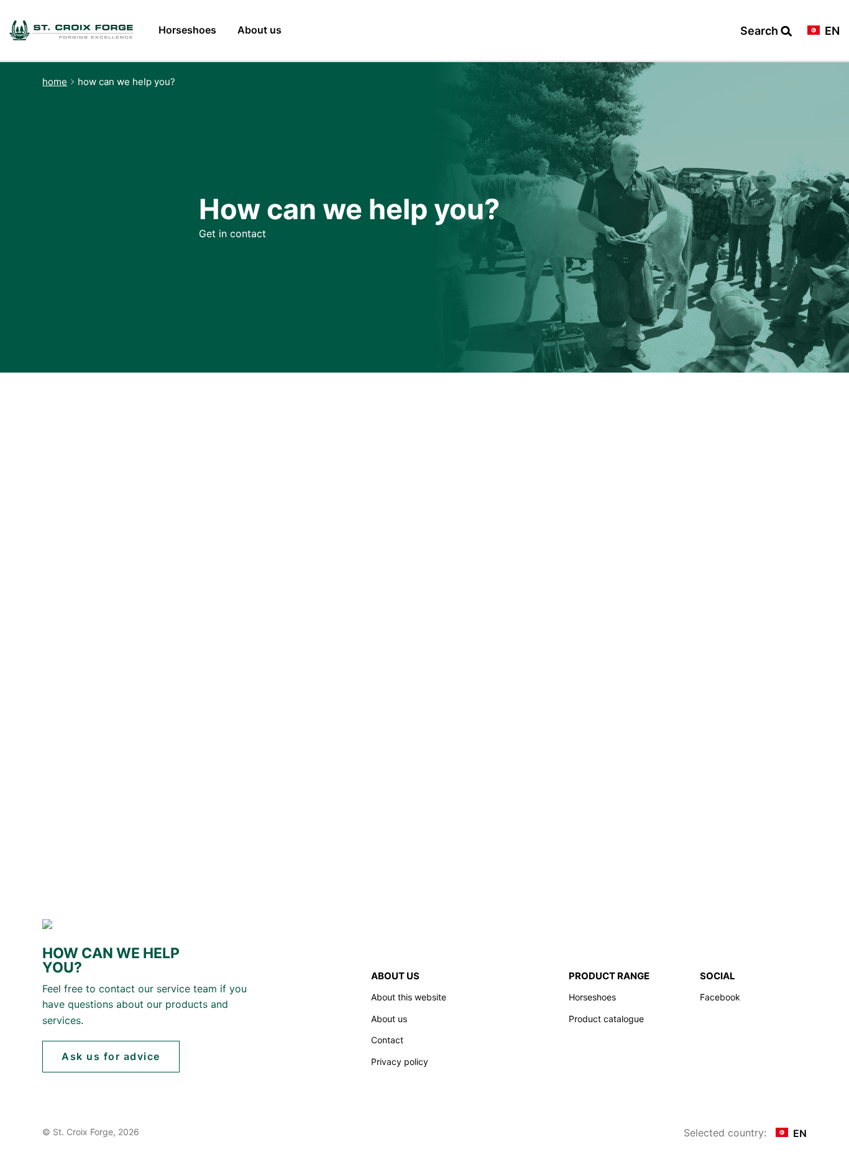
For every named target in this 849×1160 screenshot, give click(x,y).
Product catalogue (606, 1018)
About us (259, 30)
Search (760, 31)
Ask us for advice (111, 1056)
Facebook (720, 997)
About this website (408, 997)
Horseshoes (187, 30)
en (831, 31)
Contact (387, 1040)
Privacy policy (399, 1061)
